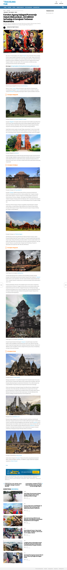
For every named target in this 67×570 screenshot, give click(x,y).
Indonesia (32, 425)
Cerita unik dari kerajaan (11, 476)
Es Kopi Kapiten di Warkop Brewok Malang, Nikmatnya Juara (25, 66)
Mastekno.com (16, 416)
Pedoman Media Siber (39, 568)
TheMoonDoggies (18, 234)
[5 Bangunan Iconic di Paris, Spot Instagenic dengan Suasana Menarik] (1, 285)
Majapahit (12, 121)
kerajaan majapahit (10, 477)
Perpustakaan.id (18, 190)
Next (7, 465)
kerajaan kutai (36, 476)
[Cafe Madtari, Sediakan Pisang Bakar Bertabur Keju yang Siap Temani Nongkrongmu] (65, 285)
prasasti (35, 422)
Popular (61, 3)
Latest (56, 3)
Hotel (14, 7)
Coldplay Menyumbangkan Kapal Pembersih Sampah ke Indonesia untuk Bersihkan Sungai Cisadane (33, 544)
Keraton (35, 477)
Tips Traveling (28, 7)
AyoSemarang (24, 85)
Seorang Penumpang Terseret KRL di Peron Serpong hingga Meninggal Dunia (33, 556)
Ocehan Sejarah (16, 377)
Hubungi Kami (50, 568)
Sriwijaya (11, 192)
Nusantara (12, 91)
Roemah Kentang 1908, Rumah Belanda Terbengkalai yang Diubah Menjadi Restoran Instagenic (33, 519)
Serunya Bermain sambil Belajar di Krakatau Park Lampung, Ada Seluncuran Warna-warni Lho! (33, 507)
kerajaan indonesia (28, 476)
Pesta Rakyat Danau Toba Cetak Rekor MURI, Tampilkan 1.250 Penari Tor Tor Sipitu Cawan (33, 532)
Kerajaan (18, 457)
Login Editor (36, 7)
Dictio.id (17, 153)
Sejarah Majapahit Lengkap (20, 119)
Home (5, 7)
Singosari (38, 277)
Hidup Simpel (19, 455)
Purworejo (33, 478)
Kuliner (9, 7)
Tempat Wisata (20, 7)
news (28, 478)
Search (63, 7)
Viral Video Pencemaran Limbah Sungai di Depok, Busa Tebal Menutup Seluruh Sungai (32, 495)
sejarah (17, 89)
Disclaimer (56, 568)
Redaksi (45, 568)
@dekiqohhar (20, 273)
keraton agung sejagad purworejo (13, 478)
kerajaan (24, 55)
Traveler (14, 88)
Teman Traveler (14, 461)
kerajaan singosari (19, 477)
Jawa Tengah (20, 476)
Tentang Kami (61, 568)
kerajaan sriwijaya (28, 477)
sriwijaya (8, 479)
